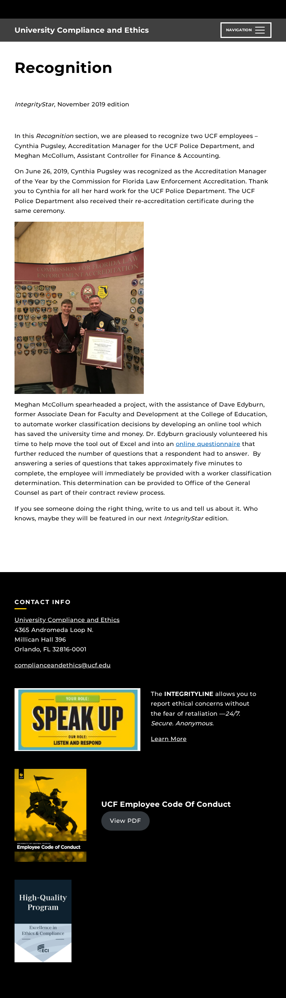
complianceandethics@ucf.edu (63, 665)
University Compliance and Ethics (82, 30)
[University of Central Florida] (64, 9)
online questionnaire (208, 443)
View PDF (125, 820)
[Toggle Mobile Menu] (269, 8)
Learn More (169, 738)
